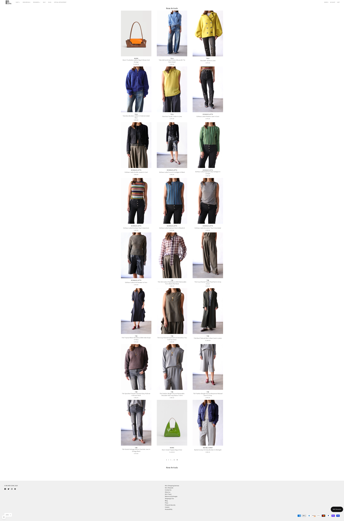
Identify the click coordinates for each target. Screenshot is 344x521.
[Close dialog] (204, 238)
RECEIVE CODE (154, 273)
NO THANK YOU (154, 278)
